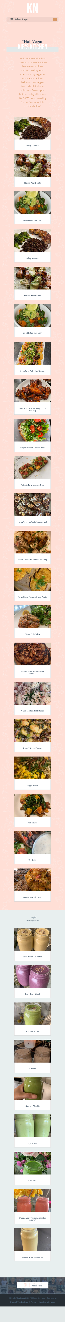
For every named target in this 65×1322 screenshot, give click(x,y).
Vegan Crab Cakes (32, 634)
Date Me (32, 1068)
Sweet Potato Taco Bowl (32, 220)
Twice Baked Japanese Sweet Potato (32, 597)
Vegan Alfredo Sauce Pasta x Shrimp (32, 559)
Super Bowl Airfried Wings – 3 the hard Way (32, 409)
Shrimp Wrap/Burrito (32, 182)
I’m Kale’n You (32, 1031)
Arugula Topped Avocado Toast (32, 447)
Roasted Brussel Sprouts (32, 748)
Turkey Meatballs (32, 145)
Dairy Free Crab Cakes (32, 897)
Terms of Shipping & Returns (43, 1302)
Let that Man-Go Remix (32, 956)
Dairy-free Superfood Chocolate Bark (32, 522)
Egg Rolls (32, 860)
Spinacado (32, 1143)
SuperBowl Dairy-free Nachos (32, 371)
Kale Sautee (32, 822)
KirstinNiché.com (17, 1298)
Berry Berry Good (32, 994)
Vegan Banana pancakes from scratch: (32, 672)
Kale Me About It (33, 1105)
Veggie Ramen (32, 785)
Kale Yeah (32, 1180)
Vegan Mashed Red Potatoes (32, 710)
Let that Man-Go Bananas (32, 1257)
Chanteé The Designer (19, 1302)
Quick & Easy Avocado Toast (32, 485)
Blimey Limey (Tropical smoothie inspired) (32, 1218)
